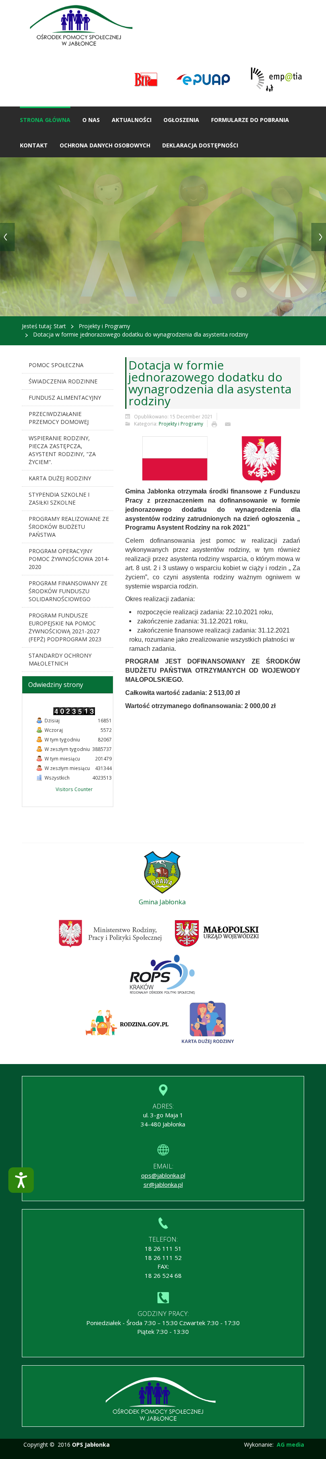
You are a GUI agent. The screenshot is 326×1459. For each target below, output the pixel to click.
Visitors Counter (74, 789)
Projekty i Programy (104, 326)
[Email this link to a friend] (230, 424)
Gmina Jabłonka (162, 902)
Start (60, 326)
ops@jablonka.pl (163, 1175)
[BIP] (146, 80)
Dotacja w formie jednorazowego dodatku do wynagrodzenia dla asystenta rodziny (209, 383)
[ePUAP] (203, 80)
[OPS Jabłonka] (84, 26)
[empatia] (276, 80)
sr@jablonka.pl (163, 1184)
